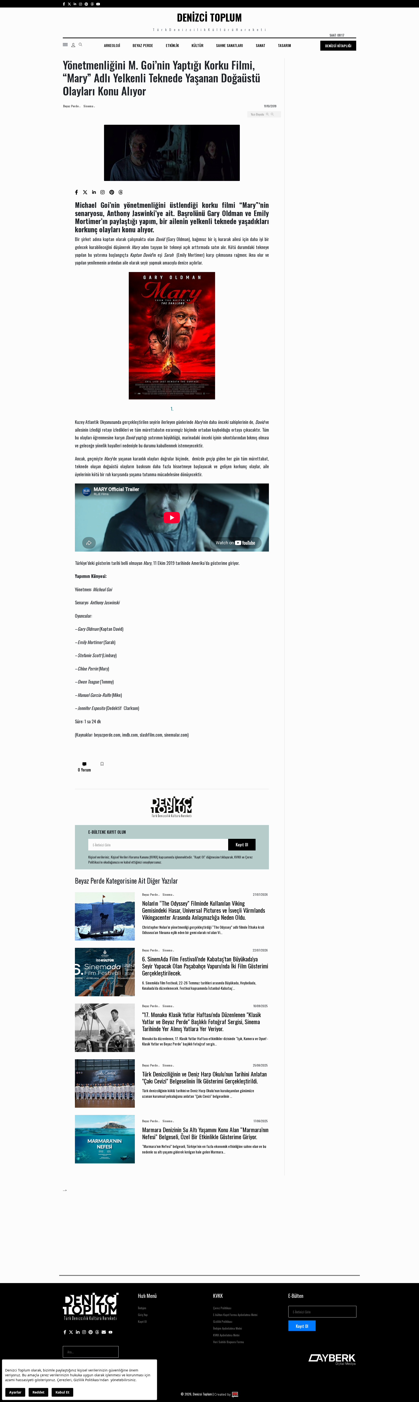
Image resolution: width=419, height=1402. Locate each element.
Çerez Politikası (222, 1308)
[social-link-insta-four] (92, 3)
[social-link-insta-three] (86, 3)
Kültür (197, 45)
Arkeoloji (112, 45)
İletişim (142, 1308)
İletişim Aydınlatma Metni (227, 1328)
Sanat (260, 45)
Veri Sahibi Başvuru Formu (228, 1342)
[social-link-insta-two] (80, 3)
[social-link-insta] (75, 3)
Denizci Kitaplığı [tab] (338, 45)
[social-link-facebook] (64, 3)
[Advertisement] (208, 1227)
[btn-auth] (73, 45)
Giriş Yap (143, 1315)
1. (172, 408)
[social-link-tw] (69, 3)
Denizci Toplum (209, 17)
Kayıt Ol (242, 845)
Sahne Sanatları (229, 45)
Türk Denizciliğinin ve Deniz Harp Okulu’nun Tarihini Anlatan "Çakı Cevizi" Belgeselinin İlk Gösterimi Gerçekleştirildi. (204, 1077)
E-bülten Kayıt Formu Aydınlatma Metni (235, 1315)
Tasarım (284, 45)
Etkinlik (172, 45)
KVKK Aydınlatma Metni (226, 1335)
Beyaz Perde (143, 45)
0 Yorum (84, 770)
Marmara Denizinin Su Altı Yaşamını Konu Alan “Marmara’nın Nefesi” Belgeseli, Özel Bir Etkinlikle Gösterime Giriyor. (205, 1133)
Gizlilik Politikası (222, 1321)
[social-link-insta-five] (98, 3)
